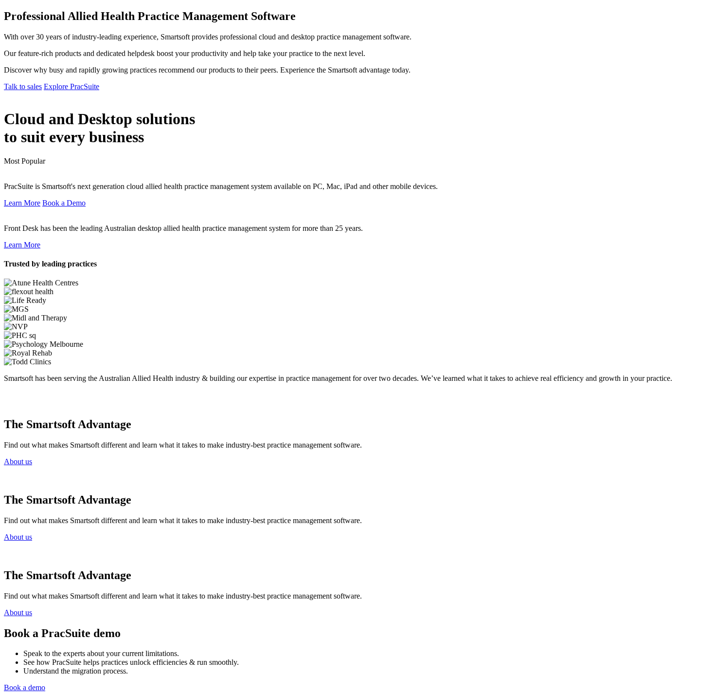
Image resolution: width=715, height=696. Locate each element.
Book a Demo (64, 203)
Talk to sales (23, 86)
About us (18, 461)
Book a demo (24, 687)
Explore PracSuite (71, 86)
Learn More (22, 203)
